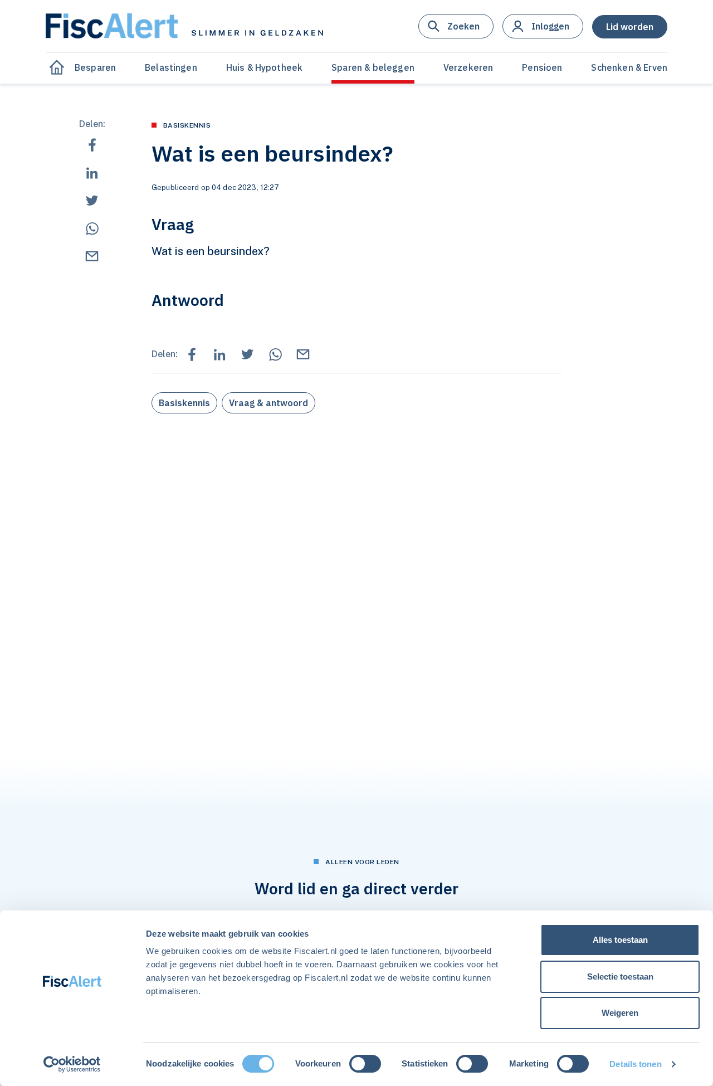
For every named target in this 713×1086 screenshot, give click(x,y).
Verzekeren (468, 67)
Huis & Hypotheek (264, 67)
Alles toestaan (620, 939)
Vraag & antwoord (268, 402)
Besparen (95, 67)
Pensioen (542, 67)
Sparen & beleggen (372, 67)
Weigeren (620, 1012)
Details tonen (635, 1064)
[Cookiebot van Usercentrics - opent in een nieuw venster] (72, 1064)
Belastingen (171, 67)
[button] (456, 26)
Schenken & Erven (629, 67)
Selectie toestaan (620, 976)
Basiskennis (184, 402)
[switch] (365, 1064)
